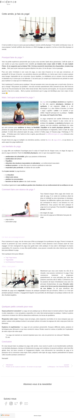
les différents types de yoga (54, 134)
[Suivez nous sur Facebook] (6, 403)
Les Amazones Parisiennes (14, 262)
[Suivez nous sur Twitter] (16, 403)
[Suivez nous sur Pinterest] (21, 403)
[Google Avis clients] (7, 415)
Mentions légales (37, 415)
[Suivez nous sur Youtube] (26, 403)
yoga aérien (57, 140)
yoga (44, 102)
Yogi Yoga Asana (11, 257)
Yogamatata (9, 260)
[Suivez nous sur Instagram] (11, 403)
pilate (49, 140)
